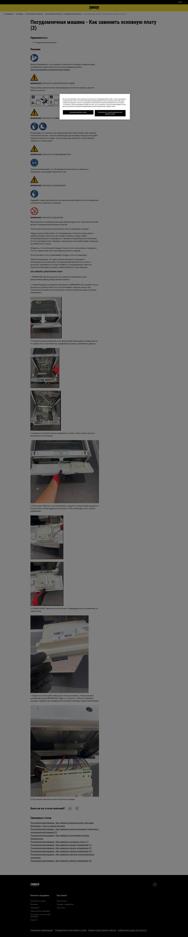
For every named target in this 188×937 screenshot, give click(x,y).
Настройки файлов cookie (78, 112)
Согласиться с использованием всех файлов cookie (110, 113)
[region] (94, 107)
